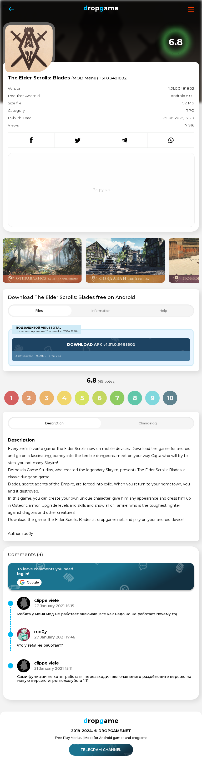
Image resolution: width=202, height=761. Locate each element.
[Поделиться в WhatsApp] (171, 140)
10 (170, 398)
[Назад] (11, 9)
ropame (101, 8)
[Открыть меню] (191, 9)
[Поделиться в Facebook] (31, 140)
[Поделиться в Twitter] (77, 140)
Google (32, 582)
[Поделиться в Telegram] (124, 140)
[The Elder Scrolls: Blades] (42, 260)
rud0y (40, 631)
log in (22, 573)
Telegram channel (101, 749)
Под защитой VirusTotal (38, 327)
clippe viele (46, 600)
